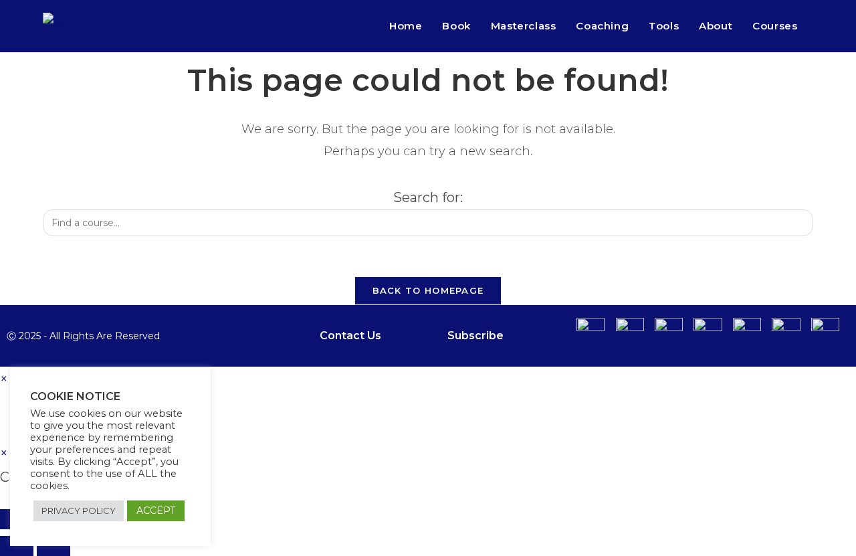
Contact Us (350, 335)
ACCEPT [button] (155, 510)
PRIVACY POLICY (78, 510)
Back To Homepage (428, 290)
